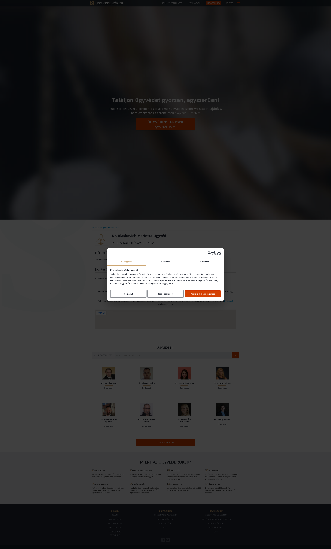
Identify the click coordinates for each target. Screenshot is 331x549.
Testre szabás (164, 294)
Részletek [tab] (165, 262)
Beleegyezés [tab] (126, 262)
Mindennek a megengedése (202, 294)
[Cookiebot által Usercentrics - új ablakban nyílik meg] (209, 253)
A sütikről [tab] (204, 262)
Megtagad (128, 294)
